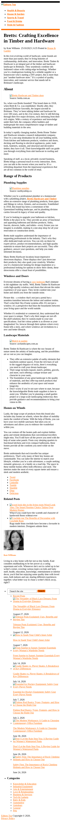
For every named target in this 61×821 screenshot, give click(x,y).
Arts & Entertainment (23, 789)
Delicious (14, 493)
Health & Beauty (16, 10)
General (16, 808)
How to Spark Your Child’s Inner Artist (31, 640)
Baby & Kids (19, 800)
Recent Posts (19, 596)
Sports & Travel (15, 17)
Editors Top (6, 815)
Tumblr (13, 485)
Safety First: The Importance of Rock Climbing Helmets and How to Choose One (35, 766)
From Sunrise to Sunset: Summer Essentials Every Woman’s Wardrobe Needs (36, 656)
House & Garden (15, 14)
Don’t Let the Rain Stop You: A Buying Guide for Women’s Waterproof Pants (36, 747)
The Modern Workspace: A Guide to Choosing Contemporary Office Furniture (35, 729)
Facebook (14, 480)
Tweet (12, 477)
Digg (12, 490)
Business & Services (22, 794)
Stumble (13, 488)
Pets (15, 810)
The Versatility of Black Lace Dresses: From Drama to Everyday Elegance (33, 607)
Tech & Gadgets (20, 797)
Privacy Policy (8, 818)
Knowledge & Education (24, 784)
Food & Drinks (14, 21)
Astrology (17, 805)
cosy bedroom (38, 282)
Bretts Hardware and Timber (42, 198)
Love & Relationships (23, 792)
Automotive (18, 802)
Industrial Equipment (23, 786)
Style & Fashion (15, 25)
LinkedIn (14, 482)
